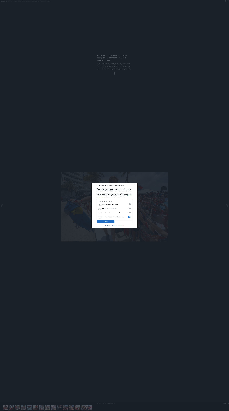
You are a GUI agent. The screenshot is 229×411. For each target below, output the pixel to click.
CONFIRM (106, 221)
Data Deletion (107, 225)
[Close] (135, 185)
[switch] (129, 204)
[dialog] (114, 205)
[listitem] (114, 201)
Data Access (114, 225)
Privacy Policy (121, 225)
